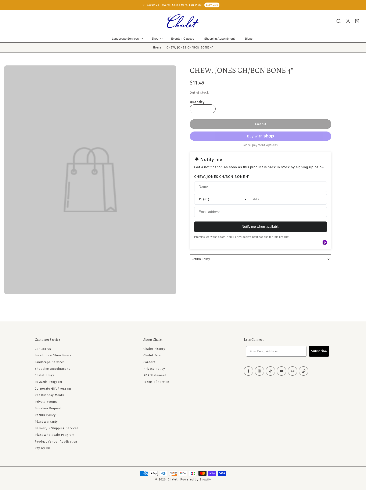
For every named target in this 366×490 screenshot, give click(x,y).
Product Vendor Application (56, 441)
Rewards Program (48, 382)
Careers (149, 362)
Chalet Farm (152, 355)
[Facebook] (248, 371)
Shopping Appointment (219, 38)
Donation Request (48, 408)
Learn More (212, 5)
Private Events (46, 402)
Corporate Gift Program (53, 388)
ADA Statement (154, 375)
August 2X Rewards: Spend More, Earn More (174, 5)
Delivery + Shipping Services (57, 428)
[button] (260, 124)
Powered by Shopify (195, 479)
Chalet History (154, 349)
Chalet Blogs (44, 375)
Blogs (248, 38)
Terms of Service (156, 382)
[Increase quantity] (211, 109)
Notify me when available (261, 226)
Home (157, 47)
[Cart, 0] (357, 20)
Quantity (197, 102)
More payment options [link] (260, 145)
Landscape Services (125, 38)
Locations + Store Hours (53, 355)
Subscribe (319, 351)
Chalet (172, 479)
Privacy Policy (154, 369)
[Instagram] (259, 371)
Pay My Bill (43, 448)
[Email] (292, 371)
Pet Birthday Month (49, 395)
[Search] (338, 21)
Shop (154, 38)
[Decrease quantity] (194, 109)
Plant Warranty (46, 422)
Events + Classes (182, 38)
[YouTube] (281, 371)
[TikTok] (270, 371)
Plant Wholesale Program (54, 435)
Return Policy (45, 415)
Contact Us (43, 349)
